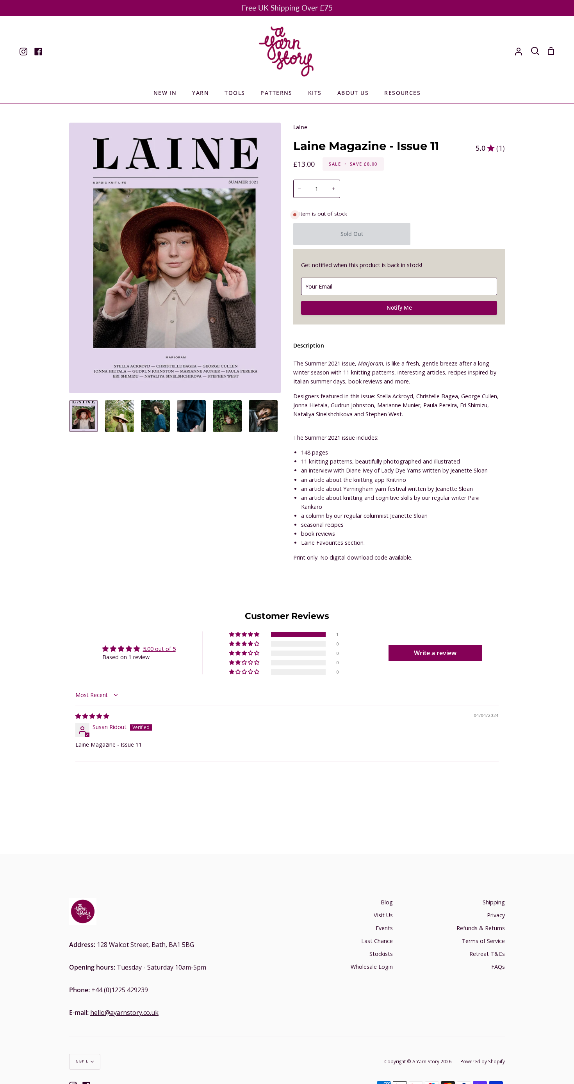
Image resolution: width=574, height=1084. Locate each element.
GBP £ (82, 1061)
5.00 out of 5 (159, 649)
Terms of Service (483, 941)
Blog (387, 902)
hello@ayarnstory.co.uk (124, 1012)
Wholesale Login (372, 966)
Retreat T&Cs (487, 953)
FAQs (498, 966)
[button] (244, 634)
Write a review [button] (435, 653)
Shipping (494, 902)
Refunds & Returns (480, 928)
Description (308, 345)
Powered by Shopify (482, 1061)
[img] (92, 716)
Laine (300, 127)
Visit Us (383, 915)
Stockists (381, 953)
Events (384, 928)
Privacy (496, 915)
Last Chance (377, 941)
